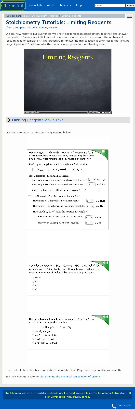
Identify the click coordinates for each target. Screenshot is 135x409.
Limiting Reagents (71, 15)
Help (79, 5)
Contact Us (124, 405)
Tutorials (53, 15)
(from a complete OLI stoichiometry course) (32, 27)
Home (25, 15)
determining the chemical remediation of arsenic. (70, 376)
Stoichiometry (39, 15)
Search (130, 5)
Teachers (65, 5)
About (50, 5)
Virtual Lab (35, 5)
